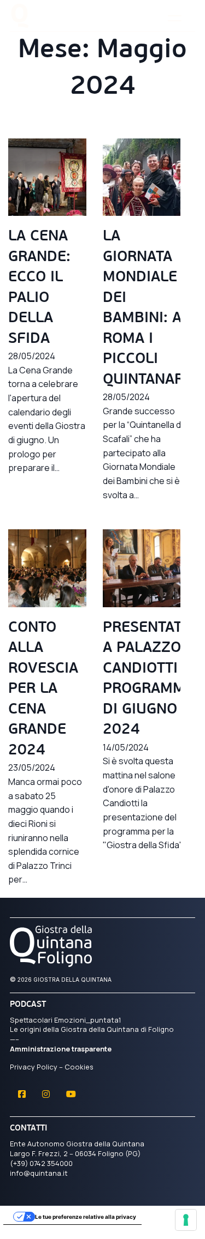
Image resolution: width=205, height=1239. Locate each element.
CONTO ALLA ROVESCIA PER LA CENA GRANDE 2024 (43, 689)
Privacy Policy (33, 1067)
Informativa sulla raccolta (43, 1230)
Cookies (79, 1067)
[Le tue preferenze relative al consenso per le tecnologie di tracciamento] (185, 1220)
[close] (174, 18)
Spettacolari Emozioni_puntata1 (65, 1020)
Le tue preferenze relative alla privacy (85, 1216)
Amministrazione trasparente (61, 1049)
